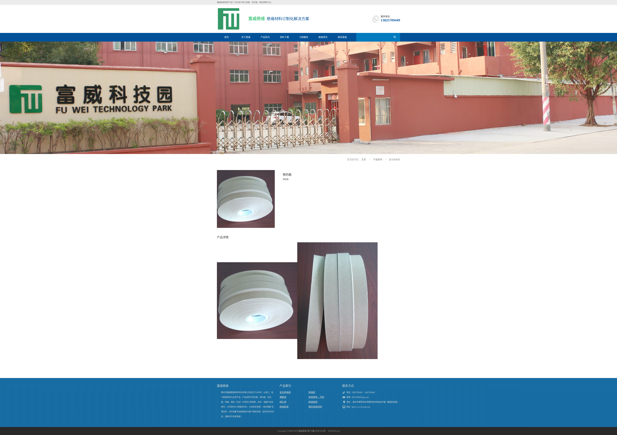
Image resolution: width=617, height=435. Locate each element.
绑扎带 (283, 402)
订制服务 (303, 37)
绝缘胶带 (284, 407)
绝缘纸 (311, 392)
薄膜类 (283, 397)
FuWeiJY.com (334, 431)
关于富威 (245, 37)
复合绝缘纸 (285, 392)
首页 (226, 37)
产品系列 (265, 37)
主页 (363, 159)
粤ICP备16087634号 (316, 431)
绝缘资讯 (322, 37)
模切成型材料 (315, 407)
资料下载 (284, 37)
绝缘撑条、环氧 (316, 397)
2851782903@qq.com (360, 397)
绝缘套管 (312, 402)
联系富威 (342, 37)
